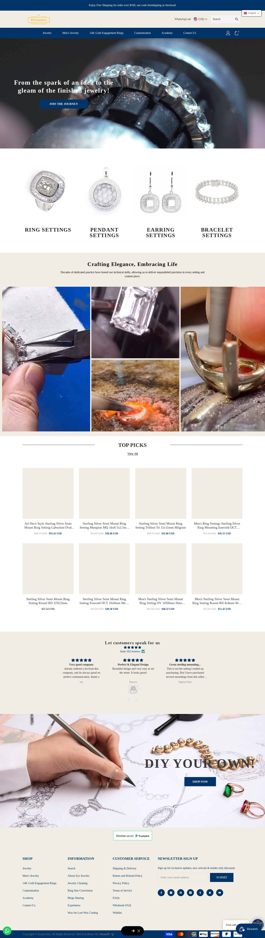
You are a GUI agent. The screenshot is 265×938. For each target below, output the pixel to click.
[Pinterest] (180, 892)
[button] (129, 699)
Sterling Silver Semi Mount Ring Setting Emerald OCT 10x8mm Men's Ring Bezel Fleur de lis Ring (104, 601)
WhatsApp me (183, 19)
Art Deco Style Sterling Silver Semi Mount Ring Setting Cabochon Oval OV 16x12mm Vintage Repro (48, 525)
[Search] (225, 19)
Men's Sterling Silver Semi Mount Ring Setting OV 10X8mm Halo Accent (160, 601)
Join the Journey (63, 103)
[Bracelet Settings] (217, 190)
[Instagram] (171, 892)
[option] (46, 359)
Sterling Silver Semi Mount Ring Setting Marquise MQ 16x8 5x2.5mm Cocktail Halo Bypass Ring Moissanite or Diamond (104, 525)
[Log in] (228, 33)
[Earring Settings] (160, 190)
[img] (132, 647)
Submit (221, 877)
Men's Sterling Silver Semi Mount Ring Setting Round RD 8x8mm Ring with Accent (217, 601)
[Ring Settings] (48, 190)
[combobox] (222, 19)
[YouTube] (219, 892)
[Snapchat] (209, 892)
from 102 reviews (130, 651)
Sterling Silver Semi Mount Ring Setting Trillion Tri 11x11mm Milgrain (160, 525)
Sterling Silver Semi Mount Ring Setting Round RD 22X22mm (48, 601)
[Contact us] (7, 930)
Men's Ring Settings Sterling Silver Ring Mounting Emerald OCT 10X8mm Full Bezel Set (217, 525)
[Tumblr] (200, 892)
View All (132, 453)
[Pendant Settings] (104, 190)
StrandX (104, 934)
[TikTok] (190, 892)
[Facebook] (161, 892)
